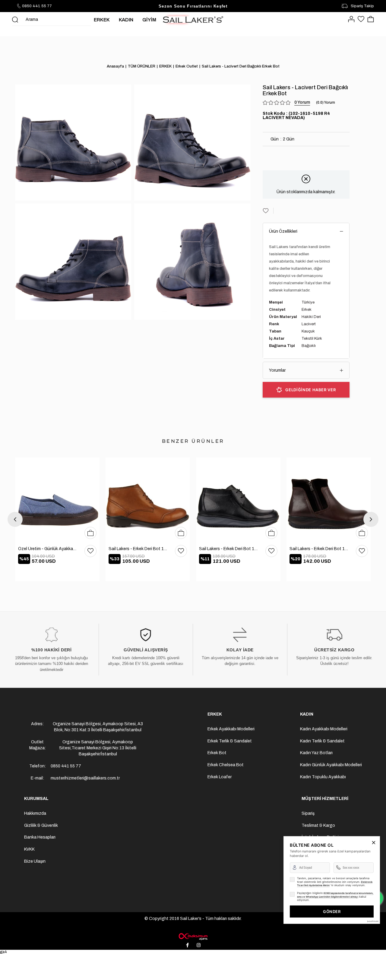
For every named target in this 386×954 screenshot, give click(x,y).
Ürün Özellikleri (283, 231)
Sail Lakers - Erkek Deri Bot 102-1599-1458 (139, 548)
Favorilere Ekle (90, 551)
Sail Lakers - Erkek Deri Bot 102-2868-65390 (320, 548)
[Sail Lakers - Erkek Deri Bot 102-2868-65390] (328, 500)
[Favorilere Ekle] (268, 211)
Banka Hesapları (39, 837)
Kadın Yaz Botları (316, 753)
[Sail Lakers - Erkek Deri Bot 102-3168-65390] (238, 500)
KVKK (29, 849)
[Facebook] (187, 945)
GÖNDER (331, 911)
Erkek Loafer (219, 777)
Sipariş (308, 813)
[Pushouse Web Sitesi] (372, 921)
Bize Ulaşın (35, 861)
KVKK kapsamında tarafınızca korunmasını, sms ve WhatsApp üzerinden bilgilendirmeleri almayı (335, 895)
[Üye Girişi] (351, 19)
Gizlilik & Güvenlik (41, 825)
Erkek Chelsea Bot (225, 765)
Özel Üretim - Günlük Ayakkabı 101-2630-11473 (48, 548)
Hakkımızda (35, 813)
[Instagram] (199, 945)
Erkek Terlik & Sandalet (229, 741)
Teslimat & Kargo (318, 825)
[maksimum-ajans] (193, 936)
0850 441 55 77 (37, 6)
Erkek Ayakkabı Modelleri (231, 729)
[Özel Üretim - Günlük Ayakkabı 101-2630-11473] (57, 500)
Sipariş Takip (362, 6)
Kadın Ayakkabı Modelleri (323, 729)
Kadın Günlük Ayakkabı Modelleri (331, 765)
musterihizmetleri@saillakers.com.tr (85, 778)
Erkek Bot (216, 753)
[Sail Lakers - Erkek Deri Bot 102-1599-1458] (148, 500)
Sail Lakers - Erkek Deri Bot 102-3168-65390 (229, 548)
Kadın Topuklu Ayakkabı (323, 777)
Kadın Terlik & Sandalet (322, 741)
